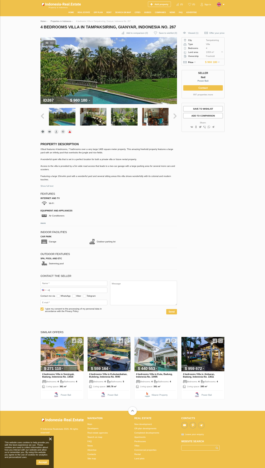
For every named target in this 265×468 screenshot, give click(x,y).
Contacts (91, 454)
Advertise (91, 450)
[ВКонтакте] (191, 127)
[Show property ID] (63, 131)
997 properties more (203, 94)
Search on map (94, 437)
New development (143, 424)
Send (172, 311)
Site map (91, 458)
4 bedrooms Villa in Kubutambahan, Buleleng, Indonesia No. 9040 (108, 375)
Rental (137, 454)
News (90, 445)
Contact (203, 88)
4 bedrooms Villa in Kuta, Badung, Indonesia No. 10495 (154, 375)
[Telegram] (213, 127)
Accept (42, 462)
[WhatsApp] (208, 127)
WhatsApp (66, 296)
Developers (92, 428)
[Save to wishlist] (79, 340)
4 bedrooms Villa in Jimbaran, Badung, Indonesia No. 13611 (199, 375)
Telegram (91, 296)
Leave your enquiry (194, 434)
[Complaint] (69, 131)
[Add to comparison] (74, 340)
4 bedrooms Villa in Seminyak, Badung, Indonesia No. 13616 (58, 375)
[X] (200, 127)
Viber (78, 296)
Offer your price (217, 33)
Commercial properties (145, 450)
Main (89, 424)
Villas (136, 445)
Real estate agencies (97, 433)
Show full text (46, 186)
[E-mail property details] (49, 131)
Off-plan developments (145, 428)
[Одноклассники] (196, 127)
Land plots (139, 458)
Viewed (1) (193, 33)
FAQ (89, 441)
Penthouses (140, 441)
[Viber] (204, 127)
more (43, 223)
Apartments (140, 437)
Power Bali (203, 81)
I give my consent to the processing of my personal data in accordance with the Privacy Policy (73, 310)
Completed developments (146, 433)
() (181, 4)
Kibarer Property (160, 395)
